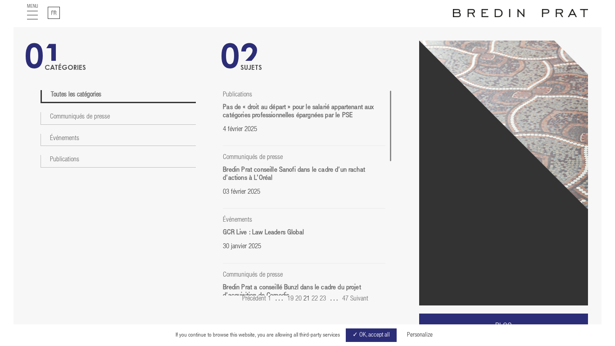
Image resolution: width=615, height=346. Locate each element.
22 (315, 299)
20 (298, 299)
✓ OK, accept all (371, 335)
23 (323, 299)
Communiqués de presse (80, 117)
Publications (64, 159)
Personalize (420, 335)
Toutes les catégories (76, 94)
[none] (54, 13)
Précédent (254, 299)
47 (345, 299)
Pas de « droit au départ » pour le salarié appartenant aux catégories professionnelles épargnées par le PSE (298, 111)
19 (290, 299)
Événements (64, 138)
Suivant (359, 299)
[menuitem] (54, 13)
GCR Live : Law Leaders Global (263, 233)
